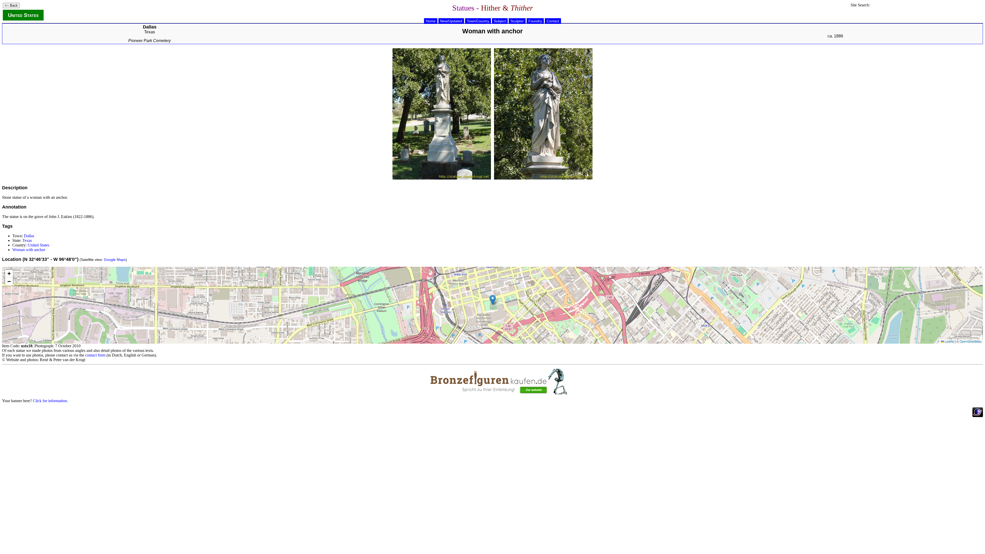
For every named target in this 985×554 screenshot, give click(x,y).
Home (431, 21)
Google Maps (115, 260)
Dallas (29, 236)
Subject (500, 21)
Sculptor (517, 21)
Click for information (50, 401)
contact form (95, 355)
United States (23, 15)
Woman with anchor (28, 250)
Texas (149, 32)
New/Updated (451, 21)
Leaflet (949, 341)
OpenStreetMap (971, 341)
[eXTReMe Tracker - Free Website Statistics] (977, 415)
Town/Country (478, 21)
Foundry (535, 21)
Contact (553, 21)
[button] (492, 300)
